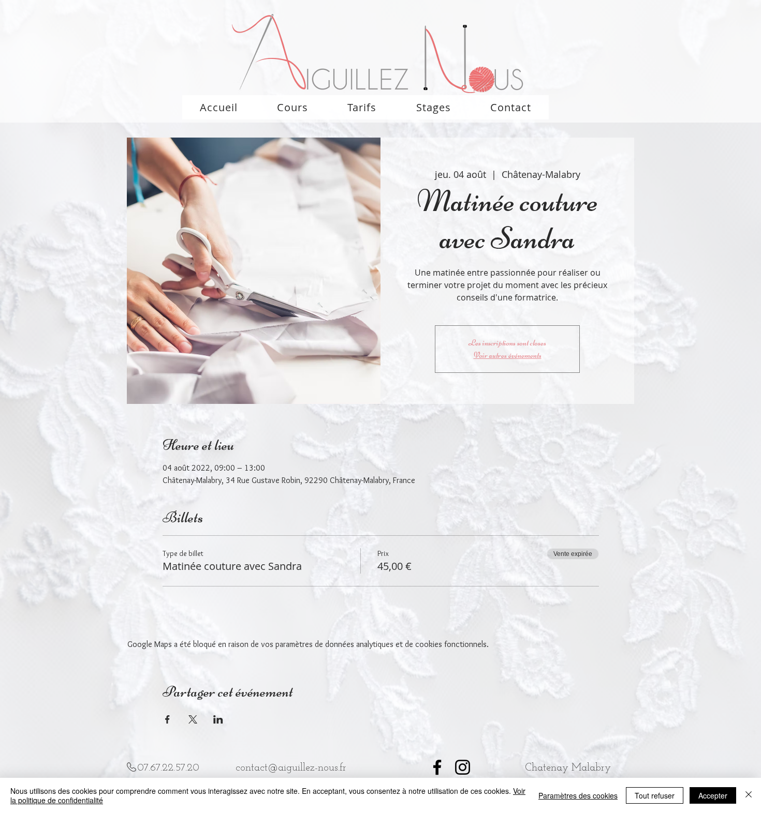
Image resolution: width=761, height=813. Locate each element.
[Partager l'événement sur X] (193, 719)
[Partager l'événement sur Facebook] (167, 719)
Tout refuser (655, 795)
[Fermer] (748, 795)
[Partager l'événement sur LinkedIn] (218, 719)
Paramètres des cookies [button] (578, 795)
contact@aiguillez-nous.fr (291, 768)
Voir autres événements (508, 355)
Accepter (712, 795)
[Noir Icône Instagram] (462, 767)
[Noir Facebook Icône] (437, 767)
